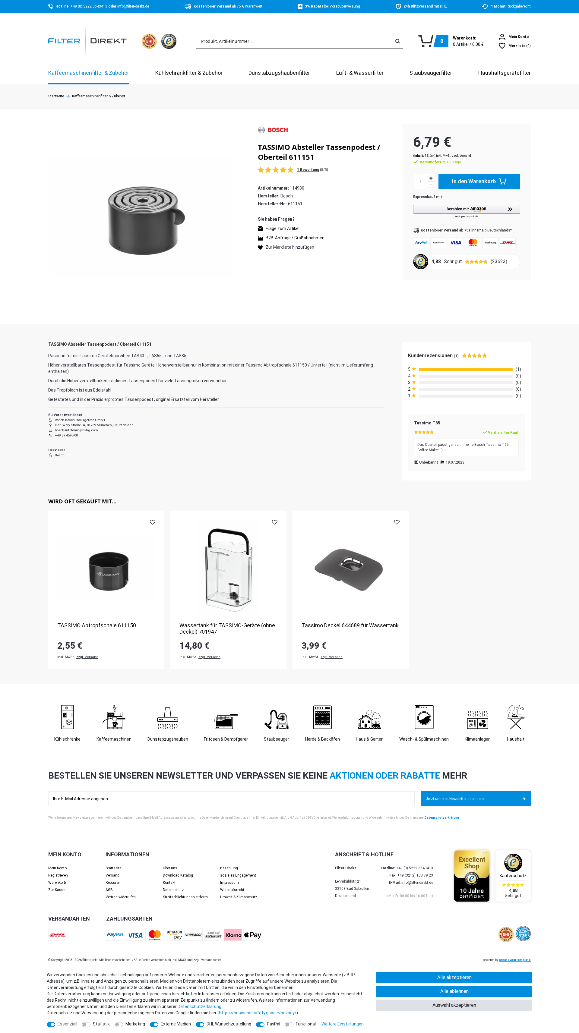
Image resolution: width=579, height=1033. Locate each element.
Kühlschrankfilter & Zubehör (189, 73)
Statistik (101, 1024)
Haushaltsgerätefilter (504, 73)
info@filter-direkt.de (133, 6)
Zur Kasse (56, 890)
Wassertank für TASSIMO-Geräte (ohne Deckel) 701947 (227, 628)
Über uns (170, 868)
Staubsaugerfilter (431, 73)
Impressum (229, 882)
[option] (106, 590)
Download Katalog (178, 875)
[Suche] (397, 41)
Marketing (135, 1024)
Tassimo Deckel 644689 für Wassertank (350, 625)
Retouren (113, 882)
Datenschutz (173, 890)
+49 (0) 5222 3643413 (89, 6)
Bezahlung (229, 868)
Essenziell (67, 1024)
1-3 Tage (440, 162)
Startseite (56, 96)
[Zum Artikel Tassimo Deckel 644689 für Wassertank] (351, 569)
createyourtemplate (515, 960)
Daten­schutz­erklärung (199, 1006)
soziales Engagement (238, 875)
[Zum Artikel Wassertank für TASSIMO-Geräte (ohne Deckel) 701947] (228, 569)
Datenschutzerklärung (442, 817)
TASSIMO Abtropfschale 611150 (96, 625)
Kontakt (169, 882)
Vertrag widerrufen (121, 897)
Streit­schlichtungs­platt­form (185, 897)
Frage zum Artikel (282, 228)
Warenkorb (57, 882)
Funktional (306, 1024)
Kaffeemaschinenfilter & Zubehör (88, 73)
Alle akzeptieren (454, 977)
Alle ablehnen (454, 991)
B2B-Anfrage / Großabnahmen (295, 238)
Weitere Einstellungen (342, 1024)
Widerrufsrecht (232, 890)
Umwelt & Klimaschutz (238, 897)
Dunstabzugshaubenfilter (279, 73)
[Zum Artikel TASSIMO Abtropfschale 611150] (106, 569)
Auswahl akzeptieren (454, 1005)
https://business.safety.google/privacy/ (257, 1012)
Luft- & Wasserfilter (360, 73)
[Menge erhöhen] (431, 178)
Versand (465, 155)
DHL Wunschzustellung (229, 1024)
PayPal (273, 1024)
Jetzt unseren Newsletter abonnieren (456, 799)
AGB (109, 890)
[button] (466, 212)
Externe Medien (176, 1024)
